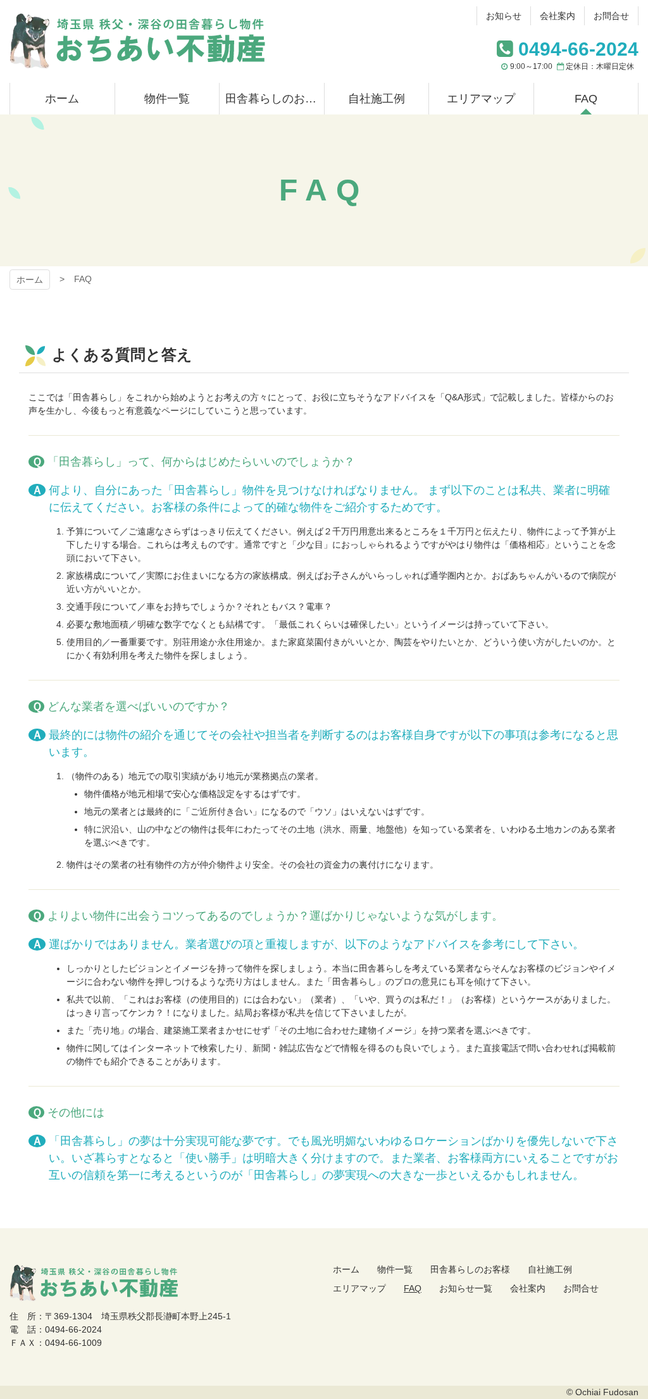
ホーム (29, 279)
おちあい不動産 (137, 41)
